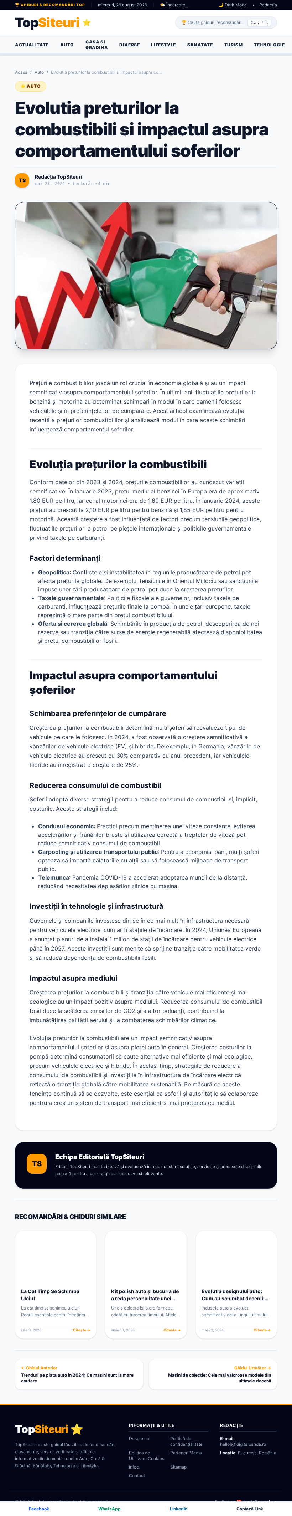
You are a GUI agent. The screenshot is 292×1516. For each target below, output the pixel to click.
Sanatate (200, 44)
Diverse (129, 44)
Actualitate (32, 44)
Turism (233, 44)
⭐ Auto (30, 86)
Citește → (81, 1330)
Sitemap (178, 1467)
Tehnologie (269, 44)
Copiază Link (249, 1508)
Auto (67, 44)
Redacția (268, 4)
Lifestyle (163, 44)
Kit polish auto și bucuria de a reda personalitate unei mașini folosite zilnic (145, 1298)
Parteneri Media (186, 1452)
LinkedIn (178, 1508)
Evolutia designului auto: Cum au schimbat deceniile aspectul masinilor (234, 1298)
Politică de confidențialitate (186, 1441)
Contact (137, 1475)
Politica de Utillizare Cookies (146, 1455)
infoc (134, 1467)
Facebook (39, 1508)
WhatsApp (109, 1508)
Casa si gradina (96, 44)
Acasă (21, 72)
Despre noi (139, 1438)
